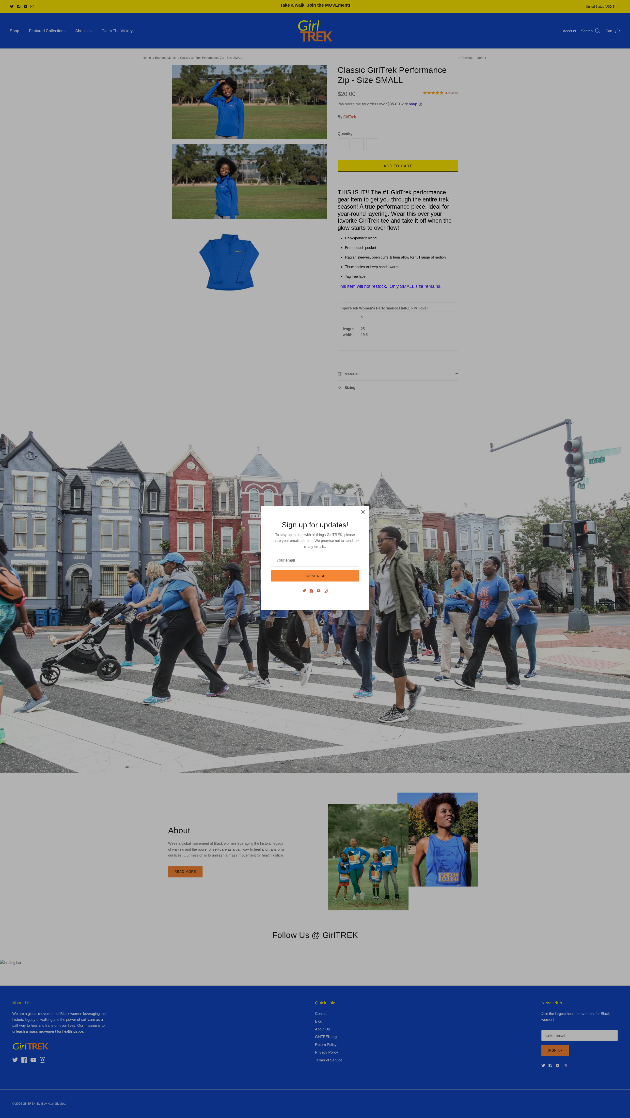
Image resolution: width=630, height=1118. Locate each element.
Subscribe (314, 576)
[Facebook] (311, 591)
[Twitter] (304, 591)
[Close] (363, 511)
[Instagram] (326, 591)
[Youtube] (318, 591)
